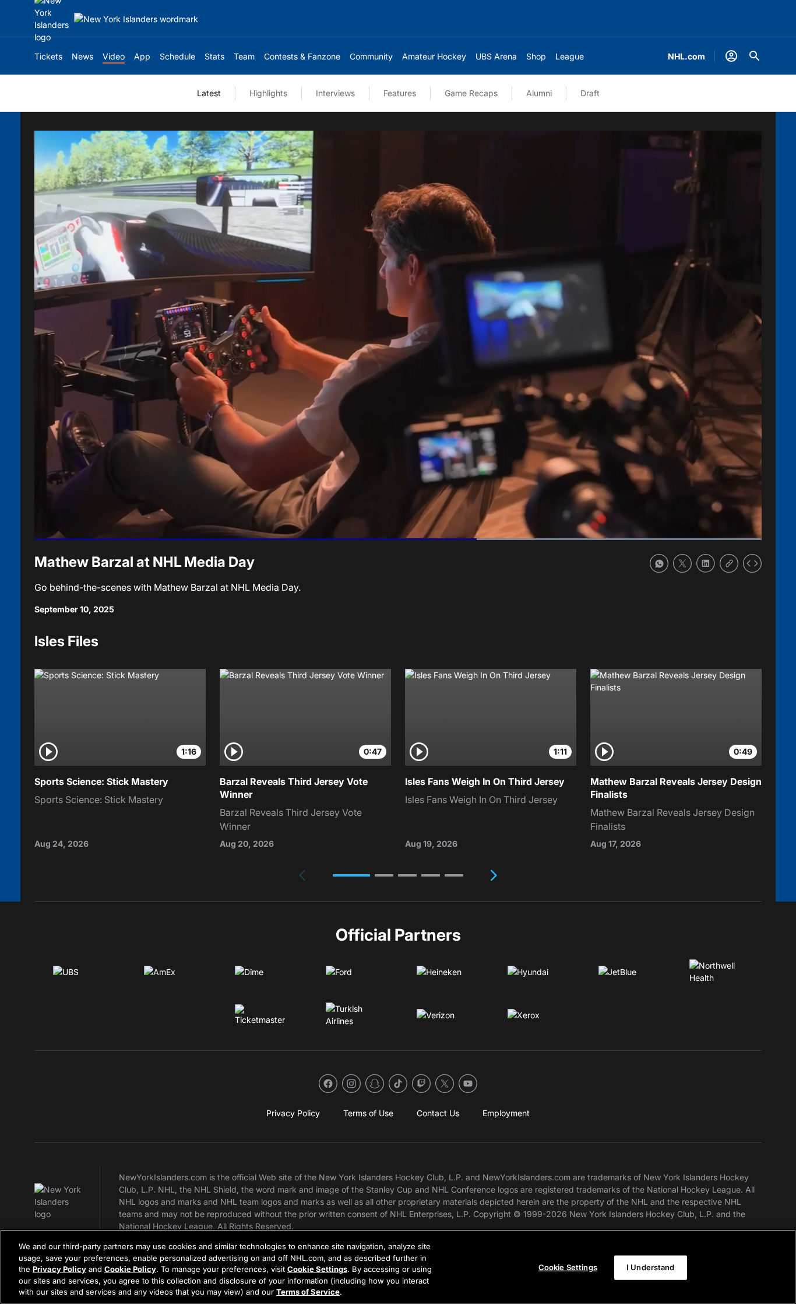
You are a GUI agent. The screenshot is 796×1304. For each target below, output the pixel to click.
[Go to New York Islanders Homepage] (136, 19)
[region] (398, 1266)
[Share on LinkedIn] (705, 563)
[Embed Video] (752, 563)
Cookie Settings (317, 1269)
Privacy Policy (59, 1269)
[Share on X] (682, 563)
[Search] (755, 56)
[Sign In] (731, 56)
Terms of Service (308, 1291)
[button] (351, 875)
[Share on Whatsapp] (659, 563)
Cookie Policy (130, 1269)
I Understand (650, 1267)
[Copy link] (729, 563)
